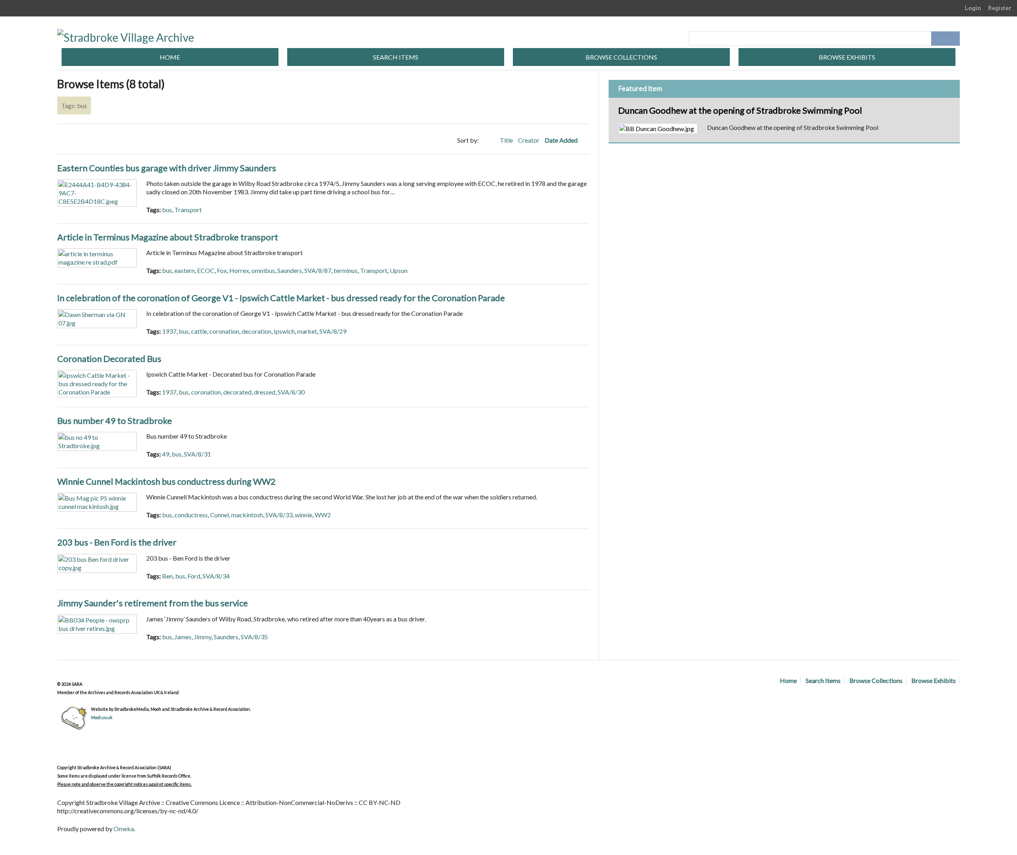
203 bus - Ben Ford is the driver (116, 542)
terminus (346, 270)
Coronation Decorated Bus (109, 358)
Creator (529, 140)
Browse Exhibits (847, 57)
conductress (191, 514)
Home (170, 57)
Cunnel (219, 514)
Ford (194, 576)
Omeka (124, 828)
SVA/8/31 (197, 454)
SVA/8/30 (291, 392)
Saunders (289, 270)
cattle (199, 331)
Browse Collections (621, 57)
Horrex (239, 270)
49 (165, 454)
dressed (264, 392)
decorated (237, 392)
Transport (188, 209)
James (182, 636)
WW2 (323, 514)
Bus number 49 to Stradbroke (114, 420)
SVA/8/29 (332, 331)
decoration (256, 331)
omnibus (263, 270)
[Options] (938, 38)
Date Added (562, 140)
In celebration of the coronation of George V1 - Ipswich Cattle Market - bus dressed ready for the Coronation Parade (281, 297)
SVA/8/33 (278, 514)
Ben (167, 576)
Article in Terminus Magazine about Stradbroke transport (167, 237)
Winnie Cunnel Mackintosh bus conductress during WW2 (166, 481)
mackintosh (247, 514)
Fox (222, 270)
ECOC (206, 270)
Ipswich (284, 331)
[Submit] (952, 38)
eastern (184, 270)
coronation (224, 331)
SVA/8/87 (317, 270)
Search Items (395, 57)
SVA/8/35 (254, 636)
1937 (169, 331)
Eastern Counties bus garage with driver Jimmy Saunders (166, 167)
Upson (399, 270)
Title (507, 140)
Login (973, 8)
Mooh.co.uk (101, 717)
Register (999, 8)
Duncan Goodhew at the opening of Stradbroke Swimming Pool (740, 110)
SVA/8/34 (216, 576)
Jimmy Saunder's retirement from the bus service (152, 603)
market (307, 331)
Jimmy (202, 636)
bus (167, 209)
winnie (303, 514)
